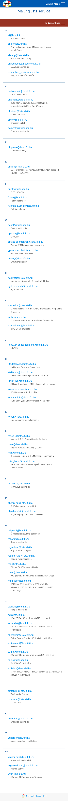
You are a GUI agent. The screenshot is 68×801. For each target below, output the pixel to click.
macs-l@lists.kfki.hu (19, 435)
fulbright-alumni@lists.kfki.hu (23, 205)
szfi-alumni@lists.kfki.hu (21, 643)
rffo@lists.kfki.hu (17, 564)
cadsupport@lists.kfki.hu (21, 91)
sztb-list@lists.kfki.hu (19, 668)
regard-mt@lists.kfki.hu (20, 547)
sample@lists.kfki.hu (19, 606)
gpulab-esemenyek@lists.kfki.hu (25, 241)
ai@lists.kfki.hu (16, 35)
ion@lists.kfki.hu (17, 317)
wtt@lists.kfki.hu (17, 773)
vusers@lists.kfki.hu (19, 737)
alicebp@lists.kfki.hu (19, 55)
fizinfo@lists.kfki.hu (18, 189)
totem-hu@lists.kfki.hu (20, 699)
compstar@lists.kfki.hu (20, 128)
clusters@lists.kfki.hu (19, 111)
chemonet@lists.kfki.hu (20, 99)
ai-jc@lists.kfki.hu (17, 43)
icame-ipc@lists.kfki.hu (20, 305)
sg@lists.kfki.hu (16, 614)
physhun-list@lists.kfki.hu (21, 511)
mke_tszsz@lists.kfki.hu (21, 461)
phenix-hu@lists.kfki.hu (20, 502)
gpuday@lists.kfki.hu (19, 233)
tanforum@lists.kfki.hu (20, 690)
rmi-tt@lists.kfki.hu (18, 572)
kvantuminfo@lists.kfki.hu (22, 397)
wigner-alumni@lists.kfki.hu (22, 765)
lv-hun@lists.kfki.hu (18, 416)
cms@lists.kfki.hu (17, 119)
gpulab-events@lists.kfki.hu (23, 250)
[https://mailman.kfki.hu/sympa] (7, 3)
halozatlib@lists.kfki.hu (20, 277)
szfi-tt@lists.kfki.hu (18, 651)
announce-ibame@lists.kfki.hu (24, 63)
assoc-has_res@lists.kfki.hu (23, 72)
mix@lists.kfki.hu (17, 452)
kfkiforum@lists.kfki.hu (20, 372)
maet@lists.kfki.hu (18, 444)
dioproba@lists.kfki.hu (20, 147)
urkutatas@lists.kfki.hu (20, 718)
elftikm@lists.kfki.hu (19, 166)
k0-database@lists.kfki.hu (22, 364)
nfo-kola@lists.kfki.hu (19, 483)
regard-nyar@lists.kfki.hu (21, 555)
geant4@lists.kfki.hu (19, 225)
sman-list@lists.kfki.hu (20, 623)
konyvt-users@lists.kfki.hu (22, 389)
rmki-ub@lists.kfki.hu (19, 580)
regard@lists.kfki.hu (18, 538)
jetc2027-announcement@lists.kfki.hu (28, 344)
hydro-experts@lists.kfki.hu (22, 286)
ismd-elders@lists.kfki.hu (21, 325)
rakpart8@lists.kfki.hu (19, 530)
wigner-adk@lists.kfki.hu (21, 757)
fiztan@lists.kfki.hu (18, 197)
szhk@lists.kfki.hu (18, 660)
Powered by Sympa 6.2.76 (36, 796)
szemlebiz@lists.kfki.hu (21, 635)
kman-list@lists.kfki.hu (20, 380)
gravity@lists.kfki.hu (19, 258)
